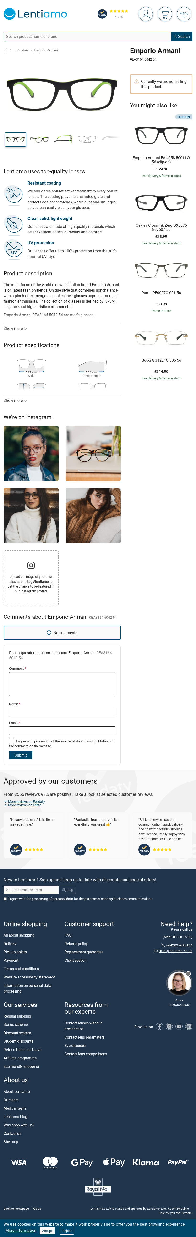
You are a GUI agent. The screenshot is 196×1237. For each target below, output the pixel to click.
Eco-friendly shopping (21, 1066)
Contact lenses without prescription (83, 1025)
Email (14, 722)
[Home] (5, 50)
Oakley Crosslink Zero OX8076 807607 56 (161, 227)
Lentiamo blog (15, 1116)
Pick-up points (15, 952)
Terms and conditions (21, 969)
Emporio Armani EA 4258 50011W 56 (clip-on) (161, 160)
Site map (11, 1141)
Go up (37, 1208)
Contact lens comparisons (86, 1054)
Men (25, 50)
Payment (11, 960)
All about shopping (19, 935)
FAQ (68, 935)
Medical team (15, 1108)
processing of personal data (52, 898)
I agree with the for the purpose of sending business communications (80, 898)
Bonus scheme (16, 1024)
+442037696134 (179, 945)
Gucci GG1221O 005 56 (161, 360)
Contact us (12, 1133)
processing (42, 741)
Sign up (67, 890)
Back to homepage (16, 1208)
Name (14, 704)
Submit (21, 755)
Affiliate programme (20, 1058)
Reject (66, 1230)
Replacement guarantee (84, 952)
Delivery (10, 943)
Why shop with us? (19, 1125)
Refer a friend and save (22, 1049)
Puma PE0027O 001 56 (161, 293)
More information (20, 1230)
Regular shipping (17, 1016)
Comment (17, 668)
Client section (76, 960)
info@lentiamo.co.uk (175, 951)
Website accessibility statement (29, 977)
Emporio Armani (46, 50)
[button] (15, 139)
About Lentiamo (17, 1091)
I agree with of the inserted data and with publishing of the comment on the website (61, 743)
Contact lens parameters (84, 1037)
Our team (11, 1099)
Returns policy (76, 943)
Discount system (17, 1033)
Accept (47, 1230)
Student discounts (18, 1041)
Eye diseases (75, 1045)
